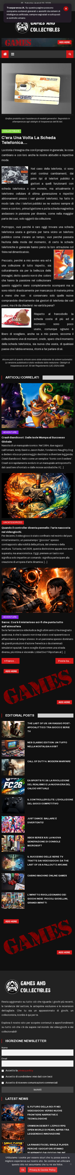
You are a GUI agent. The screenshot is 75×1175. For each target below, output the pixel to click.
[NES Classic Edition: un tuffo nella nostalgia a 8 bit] (13, 748)
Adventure (10, 432)
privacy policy (25, 1070)
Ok (22, 1169)
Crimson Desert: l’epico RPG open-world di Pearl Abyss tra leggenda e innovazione (48, 1130)
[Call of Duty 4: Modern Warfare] (13, 767)
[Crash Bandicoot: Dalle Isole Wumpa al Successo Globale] (38, 405)
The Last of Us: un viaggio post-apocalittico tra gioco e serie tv (49, 727)
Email (4, 1058)
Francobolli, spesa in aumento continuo (13, 661)
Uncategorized (12, 522)
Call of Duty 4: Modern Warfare (49, 761)
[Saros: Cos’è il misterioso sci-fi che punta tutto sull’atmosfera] (38, 590)
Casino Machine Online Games (47, 875)
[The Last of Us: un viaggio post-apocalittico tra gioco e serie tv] (13, 729)
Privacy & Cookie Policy (42, 1169)
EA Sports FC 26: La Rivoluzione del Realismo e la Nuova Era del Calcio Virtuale (48, 784)
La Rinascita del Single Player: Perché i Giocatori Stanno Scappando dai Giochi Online (48, 1149)
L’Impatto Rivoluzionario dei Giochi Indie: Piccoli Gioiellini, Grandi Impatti (47, 899)
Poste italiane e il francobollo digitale (65, 661)
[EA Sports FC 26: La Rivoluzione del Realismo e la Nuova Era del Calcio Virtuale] (13, 786)
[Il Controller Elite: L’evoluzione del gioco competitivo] (13, 805)
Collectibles (11, 131)
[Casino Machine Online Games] (13, 881)
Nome (5, 1048)
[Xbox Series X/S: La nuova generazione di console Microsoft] (13, 843)
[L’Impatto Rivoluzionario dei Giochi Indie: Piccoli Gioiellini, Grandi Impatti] (13, 900)
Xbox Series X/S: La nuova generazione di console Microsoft (44, 841)
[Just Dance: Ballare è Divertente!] (13, 824)
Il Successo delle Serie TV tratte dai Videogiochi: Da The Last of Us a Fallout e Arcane (48, 861)
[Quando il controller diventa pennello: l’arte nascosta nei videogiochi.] (38, 495)
